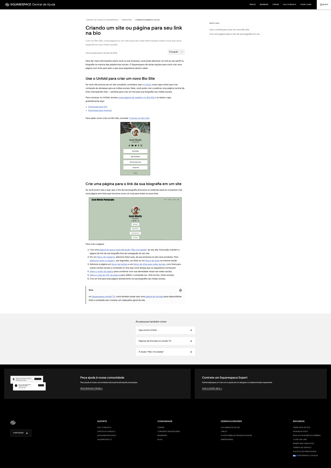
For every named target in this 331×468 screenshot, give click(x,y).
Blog (160, 439)
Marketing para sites (303, 443)
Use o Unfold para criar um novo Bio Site (229, 29)
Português (18, 433)
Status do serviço (106, 431)
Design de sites (300, 431)
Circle (224, 431)
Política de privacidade (304, 451)
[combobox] (176, 52)
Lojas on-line (300, 439)
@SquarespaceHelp (106, 435)
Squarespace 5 (104, 439)
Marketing (127, 20)
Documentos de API (230, 427)
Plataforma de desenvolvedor (236, 435)
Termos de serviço (302, 447)
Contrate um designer (168, 431)
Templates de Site (301, 427)
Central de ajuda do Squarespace (102, 20)
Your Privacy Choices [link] (307, 455)
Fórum (160, 427)
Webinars (162, 435)
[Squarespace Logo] (13, 422)
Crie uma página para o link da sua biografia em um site (235, 34)
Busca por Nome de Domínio (307, 435)
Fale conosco (104, 427)
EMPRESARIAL (227, 439)
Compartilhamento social (147, 20)
